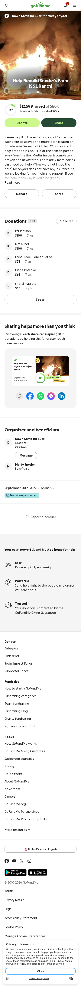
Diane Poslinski (25, 270)
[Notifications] (65, 5)
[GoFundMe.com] (40, 5)
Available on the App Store (37, 872)
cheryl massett (25, 283)
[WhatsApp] (40, 396)
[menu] (74, 5)
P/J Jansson (23, 231)
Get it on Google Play (16, 872)
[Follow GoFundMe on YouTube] (14, 861)
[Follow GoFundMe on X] (22, 861)
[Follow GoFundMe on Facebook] (7, 861)
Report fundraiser (43, 517)
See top (68, 221)
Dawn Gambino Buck (30, 438)
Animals (46, 488)
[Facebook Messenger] (51, 396)
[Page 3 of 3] (44, 92)
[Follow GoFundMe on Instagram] (29, 861)
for (39, 16)
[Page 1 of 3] (37, 92)
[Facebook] (30, 396)
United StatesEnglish (42, 849)
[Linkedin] (61, 396)
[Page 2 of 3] (41, 92)
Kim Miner (22, 244)
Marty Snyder (25, 464)
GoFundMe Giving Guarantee (35, 612)
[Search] (7, 5)
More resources (16, 829)
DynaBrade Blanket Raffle (33, 257)
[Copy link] (19, 396)
